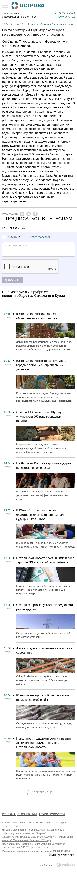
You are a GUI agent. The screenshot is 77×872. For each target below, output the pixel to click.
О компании (27, 814)
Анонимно (14, 237)
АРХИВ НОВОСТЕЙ (52, 814)
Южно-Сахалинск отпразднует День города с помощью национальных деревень (41, 365)
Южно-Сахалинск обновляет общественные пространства (36, 316)
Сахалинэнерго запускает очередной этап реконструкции (45, 607)
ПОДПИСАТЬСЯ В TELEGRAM (39, 218)
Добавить (12, 280)
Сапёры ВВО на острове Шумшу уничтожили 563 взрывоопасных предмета (38, 416)
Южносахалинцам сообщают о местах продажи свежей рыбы (42, 697)
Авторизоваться (40, 237)
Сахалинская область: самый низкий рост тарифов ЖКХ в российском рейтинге (45, 560)
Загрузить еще (42, 792)
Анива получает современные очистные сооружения (44, 650)
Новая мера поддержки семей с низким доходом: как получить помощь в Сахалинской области (43, 743)
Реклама (9, 814)
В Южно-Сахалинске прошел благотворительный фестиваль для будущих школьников (40, 515)
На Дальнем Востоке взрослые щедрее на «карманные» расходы (43, 465)
